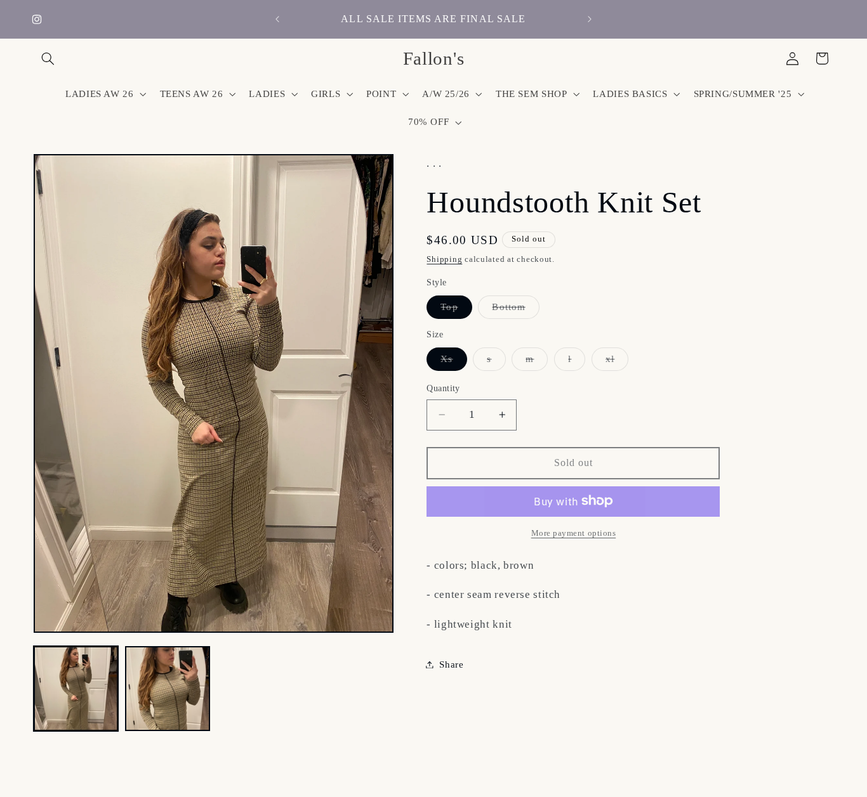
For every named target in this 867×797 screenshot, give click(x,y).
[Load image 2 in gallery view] (167, 688)
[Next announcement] (590, 19)
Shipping (444, 259)
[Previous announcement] (277, 19)
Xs (453, 361)
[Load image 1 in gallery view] (76, 688)
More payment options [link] (573, 532)
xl (617, 361)
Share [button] (451, 664)
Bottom (515, 309)
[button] (48, 58)
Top (456, 309)
